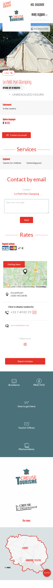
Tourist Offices (26, 427)
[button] (40, 15)
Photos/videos (26, 449)
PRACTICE (39, 385)
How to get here (26, 406)
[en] (46, 15)
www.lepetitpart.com (20, 325)
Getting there (13, 264)
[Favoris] (36, 15)
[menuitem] (39, 5)
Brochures (14, 385)
